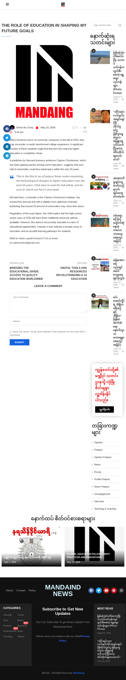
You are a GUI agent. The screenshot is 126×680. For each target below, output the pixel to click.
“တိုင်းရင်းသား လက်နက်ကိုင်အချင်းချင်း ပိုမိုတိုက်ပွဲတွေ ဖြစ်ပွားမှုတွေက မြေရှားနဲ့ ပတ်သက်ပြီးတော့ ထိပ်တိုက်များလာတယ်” (118, 135)
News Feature (101, 486)
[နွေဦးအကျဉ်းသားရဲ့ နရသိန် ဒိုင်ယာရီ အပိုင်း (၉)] (31, 547)
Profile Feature (102, 479)
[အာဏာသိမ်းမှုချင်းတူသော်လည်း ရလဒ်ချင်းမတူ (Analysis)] (100, 183)
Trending (7, 636)
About (9, 590)
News (97, 464)
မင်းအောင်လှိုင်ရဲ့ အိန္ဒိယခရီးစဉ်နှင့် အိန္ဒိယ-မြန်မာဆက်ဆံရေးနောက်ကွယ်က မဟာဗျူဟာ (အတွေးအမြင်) (118, 321)
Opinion (98, 442)
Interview (99, 501)
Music (20, 620)
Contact (20, 590)
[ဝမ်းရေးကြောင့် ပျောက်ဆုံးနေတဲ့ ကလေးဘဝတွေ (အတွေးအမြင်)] (100, 220)
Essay (97, 471)
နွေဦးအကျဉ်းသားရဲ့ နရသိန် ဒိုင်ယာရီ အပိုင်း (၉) (27, 557)
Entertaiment (10, 631)
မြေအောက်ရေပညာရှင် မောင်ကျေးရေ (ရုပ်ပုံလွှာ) (118, 269)
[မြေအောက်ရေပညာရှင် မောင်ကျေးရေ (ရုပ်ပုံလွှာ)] (100, 264)
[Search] (118, 5)
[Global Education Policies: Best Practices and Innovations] (94, 547)
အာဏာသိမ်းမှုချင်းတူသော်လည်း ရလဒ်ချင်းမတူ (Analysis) (118, 187)
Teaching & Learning (105, 508)
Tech (5, 620)
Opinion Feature (102, 457)
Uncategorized (102, 494)
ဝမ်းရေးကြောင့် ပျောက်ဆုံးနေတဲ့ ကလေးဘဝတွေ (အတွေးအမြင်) (118, 228)
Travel (20, 615)
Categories (12, 608)
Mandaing (78, 672)
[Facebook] (91, 590)
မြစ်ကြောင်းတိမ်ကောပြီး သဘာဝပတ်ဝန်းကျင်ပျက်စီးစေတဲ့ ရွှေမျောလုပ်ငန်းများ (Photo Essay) (118, 72)
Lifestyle (7, 615)
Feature (98, 449)
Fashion (7, 626)
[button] (7, 128)
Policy (32, 590)
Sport (20, 631)
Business (22, 626)
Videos (20, 636)
